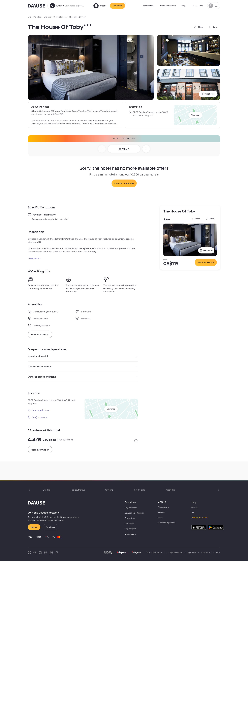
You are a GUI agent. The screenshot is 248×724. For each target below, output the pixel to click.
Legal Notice (191, 552)
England (47, 17)
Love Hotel (47, 490)
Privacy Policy (206, 552)
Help (183, 5)
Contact (194, 507)
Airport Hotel (171, 490)
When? (125, 148)
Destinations (149, 5)
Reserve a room (206, 262)
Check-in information (40, 366)
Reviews (161, 512)
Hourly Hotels (139, 490)
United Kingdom (34, 17)
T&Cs (218, 552)
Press (160, 517)
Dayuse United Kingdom (134, 513)
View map (195, 115)
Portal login (50, 527)
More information (40, 334)
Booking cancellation (199, 517)
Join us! (34, 527)
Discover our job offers (166, 522)
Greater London (60, 17)
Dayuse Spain (130, 528)
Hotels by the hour (78, 490)
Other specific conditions (42, 376)
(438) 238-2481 (40, 417)
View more (33, 258)
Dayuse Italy (129, 523)
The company (163, 507)
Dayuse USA (130, 518)
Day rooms (108, 490)
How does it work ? (168, 5)
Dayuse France (131, 507)
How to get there (41, 410)
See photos (209, 94)
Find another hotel (124, 183)
